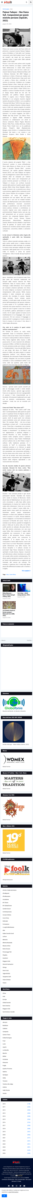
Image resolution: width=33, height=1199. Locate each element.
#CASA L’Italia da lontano (9, 890)
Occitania (5, 1059)
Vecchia (29, 640)
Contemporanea (7, 911)
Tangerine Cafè (7, 976)
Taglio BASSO (6, 973)
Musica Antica (6, 945)
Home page (6, 9)
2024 (16, 1147)
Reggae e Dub (6, 961)
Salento (5, 1071)
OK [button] (4, 1195)
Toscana (5, 1081)
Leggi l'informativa (13, 1192)
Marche (5, 1053)
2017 (16, 1125)
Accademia (6, 899)
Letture (5, 936)
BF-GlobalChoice (7, 905)
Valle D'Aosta (6, 1090)
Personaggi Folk (7, 952)
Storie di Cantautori (8, 964)
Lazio (4, 1044)
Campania (5, 1031)
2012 (16, 1110)
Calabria (5, 1028)
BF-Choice (5, 902)
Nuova (3, 640)
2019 (16, 1131)
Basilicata (5, 1025)
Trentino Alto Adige (8, 1084)
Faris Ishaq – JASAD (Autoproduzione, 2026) (23, 594)
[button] (2, 2)
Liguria (4, 1047)
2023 (16, 1144)
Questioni (5, 958)
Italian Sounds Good (8, 933)
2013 (16, 1113)
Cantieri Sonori (7, 908)
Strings (5, 967)
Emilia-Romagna (7, 1037)
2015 (16, 1119)
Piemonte (5, 1062)
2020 (16, 1134)
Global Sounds (7, 1002)
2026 (16, 1153)
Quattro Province (7, 1068)
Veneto (5, 1093)
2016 (16, 1122)
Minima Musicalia (7, 942)
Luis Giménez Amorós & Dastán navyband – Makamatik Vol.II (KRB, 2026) (9, 613)
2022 (16, 1141)
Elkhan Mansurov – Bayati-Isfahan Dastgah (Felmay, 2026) (9, 594)
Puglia (4, 1065)
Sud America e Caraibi (9, 1012)
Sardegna (5, 1075)
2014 (16, 1116)
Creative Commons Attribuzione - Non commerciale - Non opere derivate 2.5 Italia (16, 1179)
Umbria (5, 1087)
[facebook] (8, 1185)
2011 (16, 1107)
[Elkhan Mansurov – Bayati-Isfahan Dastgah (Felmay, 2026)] (9, 588)
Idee (4, 930)
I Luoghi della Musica (8, 927)
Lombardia (6, 1050)
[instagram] (16, 1185)
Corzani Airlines (7, 915)
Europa (5, 999)
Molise (4, 1056)
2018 (16, 1128)
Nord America (6, 1005)
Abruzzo (5, 1022)
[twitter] (20, 1185)
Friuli (4, 1041)
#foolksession (6, 896)
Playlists (5, 955)
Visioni (4, 982)
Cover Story (12, 574)
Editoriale (5, 921)
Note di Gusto (6, 949)
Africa (4, 993)
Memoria (5, 939)
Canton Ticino (6, 1034)
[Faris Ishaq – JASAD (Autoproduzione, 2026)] (23, 588)
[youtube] (24, 1185)
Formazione (6, 924)
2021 (16, 1137)
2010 (16, 1104)
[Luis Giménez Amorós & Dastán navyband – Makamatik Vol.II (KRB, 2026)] (9, 605)
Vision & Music (7, 979)
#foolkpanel (6, 893)
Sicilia (4, 1078)
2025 (16, 1150)
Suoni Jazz (6, 970)
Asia (11, 9)
